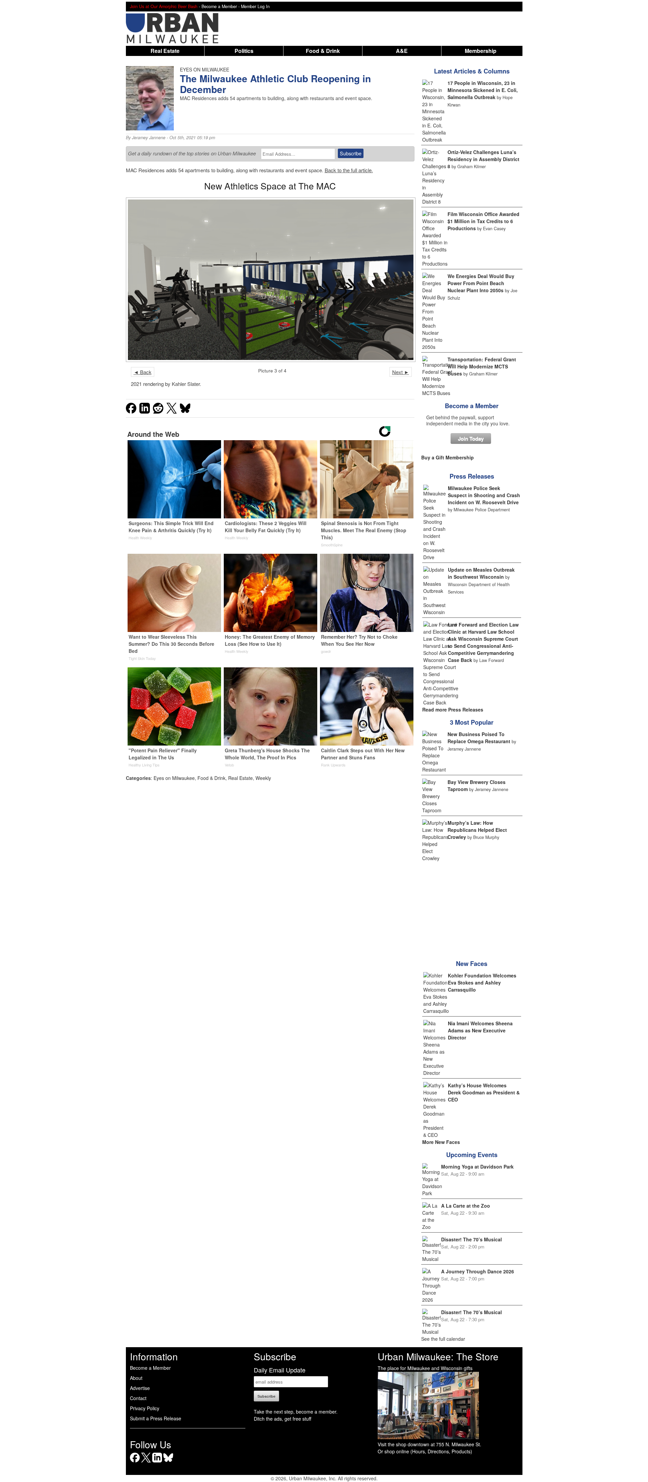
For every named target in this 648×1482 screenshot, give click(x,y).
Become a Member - (221, 6)
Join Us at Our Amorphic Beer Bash (163, 6)
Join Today (471, 438)
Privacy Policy (144, 1408)
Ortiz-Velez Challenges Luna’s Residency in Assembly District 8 (483, 159)
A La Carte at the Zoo (465, 1205)
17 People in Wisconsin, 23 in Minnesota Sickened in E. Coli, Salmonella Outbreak (483, 90)
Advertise (140, 1388)
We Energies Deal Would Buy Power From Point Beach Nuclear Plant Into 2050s (481, 283)
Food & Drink (323, 51)
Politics (244, 51)
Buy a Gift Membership (447, 457)
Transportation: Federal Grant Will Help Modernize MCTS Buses (482, 366)
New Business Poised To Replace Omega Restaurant (479, 738)
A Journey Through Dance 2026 (477, 1271)
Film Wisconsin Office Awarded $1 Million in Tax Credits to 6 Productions (483, 221)
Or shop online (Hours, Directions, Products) (425, 1451)
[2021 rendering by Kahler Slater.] (270, 280)
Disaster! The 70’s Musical (471, 1239)
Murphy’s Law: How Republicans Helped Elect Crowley (477, 829)
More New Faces (441, 1142)
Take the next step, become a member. (296, 1411)
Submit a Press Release (155, 1418)
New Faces (471, 963)
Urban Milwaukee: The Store (438, 1356)
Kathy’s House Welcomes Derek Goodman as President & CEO (484, 1092)
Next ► (400, 371)
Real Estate (165, 51)
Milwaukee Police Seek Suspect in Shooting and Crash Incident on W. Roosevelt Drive (484, 495)
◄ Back (143, 371)
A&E (402, 51)
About (136, 1377)
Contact (138, 1398)
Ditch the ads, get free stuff (282, 1418)
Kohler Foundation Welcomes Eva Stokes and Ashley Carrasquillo (482, 982)
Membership (480, 51)
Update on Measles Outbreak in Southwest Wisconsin (481, 573)
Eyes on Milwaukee (174, 778)
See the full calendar (443, 1338)
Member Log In (255, 6)
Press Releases (472, 476)
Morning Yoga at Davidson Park (477, 1166)
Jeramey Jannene (148, 137)
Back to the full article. (349, 170)
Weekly (263, 778)
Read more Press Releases (452, 709)
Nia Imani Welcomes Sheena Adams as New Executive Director (480, 1030)
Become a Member (471, 405)
